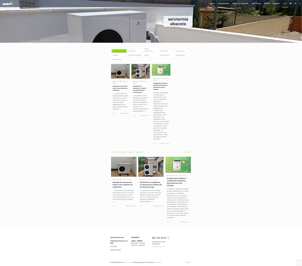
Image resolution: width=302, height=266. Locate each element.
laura (115, 81)
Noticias (146, 55)
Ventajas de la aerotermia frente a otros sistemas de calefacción (120, 88)
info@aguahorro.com (158, 246)
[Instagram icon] (188, 262)
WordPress (157, 262)
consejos (115, 55)
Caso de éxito (180, 51)
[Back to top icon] (191, 262)
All (113, 51)
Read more (125, 113)
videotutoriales (117, 59)
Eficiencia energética (134, 55)
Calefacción (163, 51)
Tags (132, 152)
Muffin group (128, 262)
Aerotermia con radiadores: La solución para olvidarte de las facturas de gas (151, 184)
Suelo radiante (164, 55)
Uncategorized (180, 55)
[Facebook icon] (186, 262)
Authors (140, 152)
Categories (122, 152)
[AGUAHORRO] (7, 3)
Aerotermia (131, 51)
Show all (188, 152)
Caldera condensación (148, 50)
